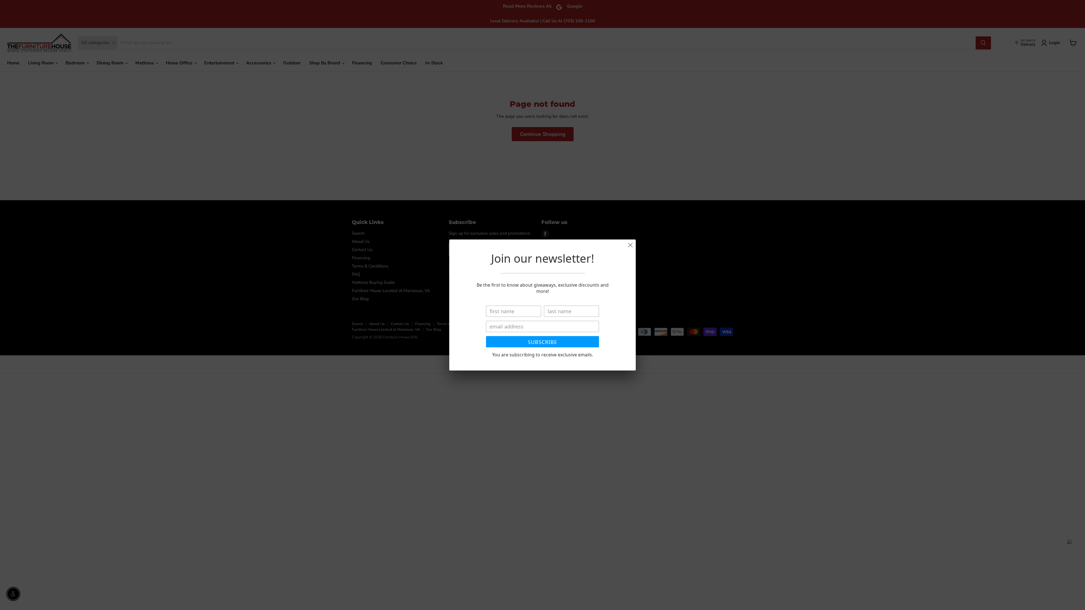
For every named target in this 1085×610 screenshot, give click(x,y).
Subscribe (542, 342)
